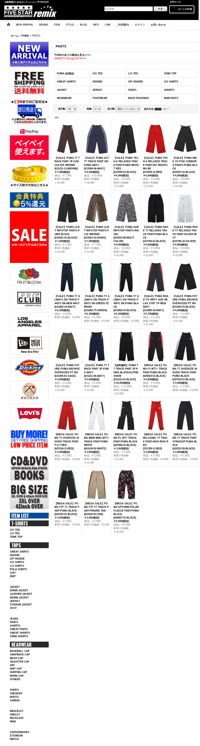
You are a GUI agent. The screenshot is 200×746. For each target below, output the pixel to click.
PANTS (14, 630)
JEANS (14, 627)
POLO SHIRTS (18, 569)
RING (13, 738)
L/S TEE (15, 533)
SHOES (14, 702)
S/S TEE (15, 529)
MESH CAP (16, 666)
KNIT (13, 576)
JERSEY (15, 605)
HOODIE (15, 555)
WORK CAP (17, 684)
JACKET (15, 591)
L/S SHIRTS (17, 565)
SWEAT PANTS (19, 637)
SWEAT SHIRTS (19, 551)
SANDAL (15, 713)
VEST (13, 612)
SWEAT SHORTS (20, 641)
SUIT (13, 572)
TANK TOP (16, 536)
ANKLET (15, 731)
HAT (12, 673)
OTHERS (15, 687)
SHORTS (15, 634)
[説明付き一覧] (167, 109)
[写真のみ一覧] (159, 109)
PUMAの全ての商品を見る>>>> (73, 54)
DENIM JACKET (19, 601)
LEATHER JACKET (21, 598)
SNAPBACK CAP (20, 663)
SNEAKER (16, 706)
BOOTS (14, 709)
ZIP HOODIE (17, 558)
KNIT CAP (16, 677)
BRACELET (16, 727)
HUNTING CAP (18, 680)
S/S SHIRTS (17, 562)
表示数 (62, 108)
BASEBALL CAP (19, 659)
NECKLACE (17, 734)
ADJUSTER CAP (19, 670)
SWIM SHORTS (19, 644)
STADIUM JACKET (21, 608)
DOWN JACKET (19, 594)
